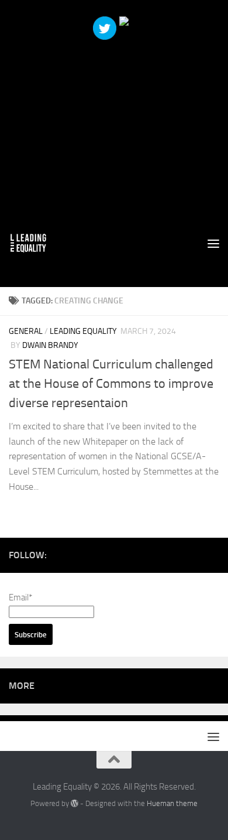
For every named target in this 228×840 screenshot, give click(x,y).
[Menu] (213, 243)
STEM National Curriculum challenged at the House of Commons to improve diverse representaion (111, 384)
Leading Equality (83, 331)
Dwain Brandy (50, 345)
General (26, 331)
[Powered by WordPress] (74, 803)
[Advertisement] (114, 114)
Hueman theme (172, 803)
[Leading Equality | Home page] (35, 243)
